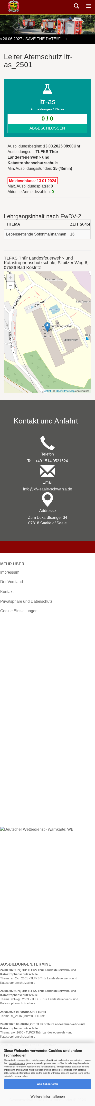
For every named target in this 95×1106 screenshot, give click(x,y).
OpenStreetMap (65, 391)
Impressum (9, 572)
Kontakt (6, 592)
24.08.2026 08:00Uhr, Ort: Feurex (23, 1012)
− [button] (10, 285)
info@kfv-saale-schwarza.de (47, 489)
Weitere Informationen (47, 1096)
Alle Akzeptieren (47, 1084)
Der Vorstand (11, 582)
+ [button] (10, 278)
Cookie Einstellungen (19, 611)
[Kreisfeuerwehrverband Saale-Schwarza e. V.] (13, 6)
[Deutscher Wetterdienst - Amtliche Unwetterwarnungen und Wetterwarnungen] (37, 829)
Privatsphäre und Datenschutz (26, 601)
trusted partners (17, 1063)
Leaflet (47, 391)
